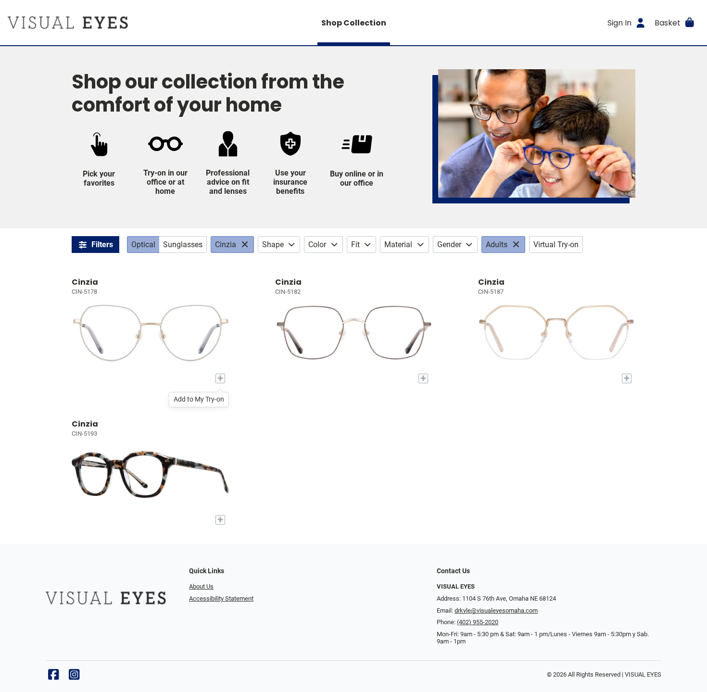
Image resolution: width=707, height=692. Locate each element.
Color (317, 244)
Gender (449, 244)
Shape (273, 244)
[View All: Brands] (246, 244)
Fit (355, 244)
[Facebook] (53, 676)
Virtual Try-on (556, 244)
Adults (496, 244)
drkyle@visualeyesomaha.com (496, 610)
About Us (201, 586)
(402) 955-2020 (477, 622)
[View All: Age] (517, 244)
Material (398, 244)
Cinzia (225, 244)
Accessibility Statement (221, 598)
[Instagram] (74, 676)
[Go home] (94, 22)
